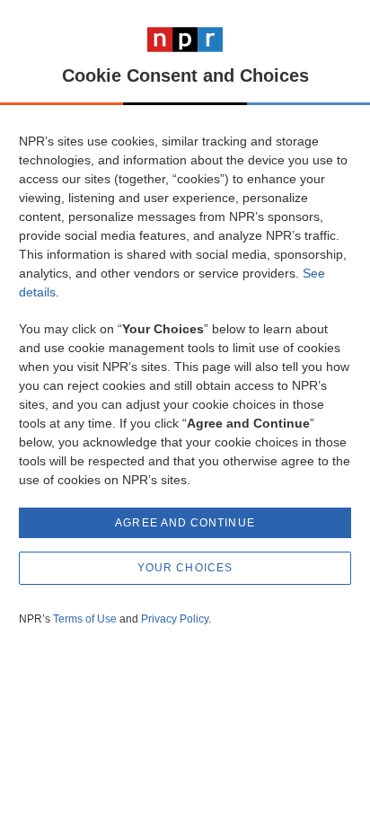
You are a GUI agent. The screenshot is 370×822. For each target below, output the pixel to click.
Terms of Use (85, 619)
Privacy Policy (174, 619)
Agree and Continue (184, 523)
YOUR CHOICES (185, 567)
